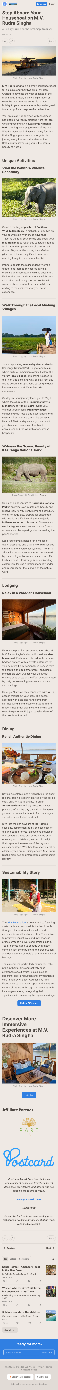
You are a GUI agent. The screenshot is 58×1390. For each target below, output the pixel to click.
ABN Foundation (16, 922)
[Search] (53, 1259)
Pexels (43, 495)
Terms (49, 1366)
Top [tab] (5, 1259)
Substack (15, 1384)
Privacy (41, 1366)
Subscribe (41, 4)
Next (48, 1248)
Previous (11, 1248)
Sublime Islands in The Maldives (21, 1312)
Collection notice (29, 1369)
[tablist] (16, 1259)
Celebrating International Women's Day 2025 (21, 1297)
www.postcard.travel (29, 1199)
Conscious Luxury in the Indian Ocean (20, 1315)
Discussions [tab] (24, 1259)
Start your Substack (21, 1376)
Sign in (52, 4)
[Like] (5, 41)
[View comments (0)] (17, 1281)
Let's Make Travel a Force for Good (19, 1274)
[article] (29, 1274)
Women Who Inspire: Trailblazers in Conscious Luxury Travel (22, 1290)
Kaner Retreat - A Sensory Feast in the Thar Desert (21, 1268)
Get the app (43, 1376)
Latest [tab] (13, 1259)
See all (8, 1329)
